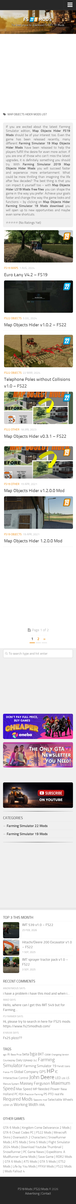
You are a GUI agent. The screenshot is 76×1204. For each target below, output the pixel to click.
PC (16, 1094)
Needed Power (49, 1089)
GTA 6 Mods (11, 1127)
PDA (21, 1094)
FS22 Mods (43, 1132)
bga (33, 1054)
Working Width (26, 1104)
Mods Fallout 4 (15, 1171)
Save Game (46, 1157)
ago (4, 1054)
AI (8, 1054)
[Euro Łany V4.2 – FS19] (38, 246)
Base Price (16, 1054)
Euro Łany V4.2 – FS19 (25, 274)
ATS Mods (19, 1142)
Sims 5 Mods (37, 1142)
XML (42, 1105)
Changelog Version (60, 1054)
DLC (35, 1060)
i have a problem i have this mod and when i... (36, 993)
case (48, 1054)
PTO (51, 1094)
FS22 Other (11, 429)
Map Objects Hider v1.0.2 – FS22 (35, 325)
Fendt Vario (63, 1066)
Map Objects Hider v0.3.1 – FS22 (35, 436)
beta (25, 1054)
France (6, 1072)
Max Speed (24, 1089)
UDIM (6, 1105)
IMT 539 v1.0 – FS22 (37, 925)
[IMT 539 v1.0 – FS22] (11, 930)
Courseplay (9, 1060)
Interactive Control (15, 1078)
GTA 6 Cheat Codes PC (18, 1132)
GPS (42, 1072)
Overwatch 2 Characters (29, 1137)
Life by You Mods (24, 1166)
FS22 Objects (13, 318)
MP (35, 1089)
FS (11, 1072)
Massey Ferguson (35, 1083)
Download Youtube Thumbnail (41, 1147)
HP (50, 1071)
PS (45, 1094)
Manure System (11, 1083)
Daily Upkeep (24, 1060)
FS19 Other (11, 484)
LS (67, 1078)
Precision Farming (34, 1094)
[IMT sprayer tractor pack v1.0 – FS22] (11, 965)
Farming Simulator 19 (40, 1066)
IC (56, 1071)
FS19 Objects (13, 534)
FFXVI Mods (46, 1166)
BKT (41, 1054)
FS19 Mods (25, 1189)
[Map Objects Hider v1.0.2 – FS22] (38, 296)
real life (59, 1094)
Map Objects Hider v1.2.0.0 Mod (34, 490)
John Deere (41, 1077)
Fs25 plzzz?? (12, 1038)
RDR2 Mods (64, 1157)
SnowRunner (12, 1152)
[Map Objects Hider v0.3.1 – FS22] (38, 408)
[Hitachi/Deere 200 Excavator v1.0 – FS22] (11, 947)
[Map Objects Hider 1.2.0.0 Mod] (38, 512)
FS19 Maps (11, 268)
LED (58, 1078)
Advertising (32, 1193)
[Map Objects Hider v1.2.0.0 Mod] (38, 462)
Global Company (26, 1072)
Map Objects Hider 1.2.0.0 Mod (33, 541)
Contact (46, 1193)
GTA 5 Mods (48, 1161)
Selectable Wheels (60, 1099)
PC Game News (33, 1152)
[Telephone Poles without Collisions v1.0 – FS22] (38, 351)
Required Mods (18, 1099)
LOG (63, 1078)
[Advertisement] (38, 72)
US (11, 1104)
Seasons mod (40, 1099)
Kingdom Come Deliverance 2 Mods (46, 1127)
